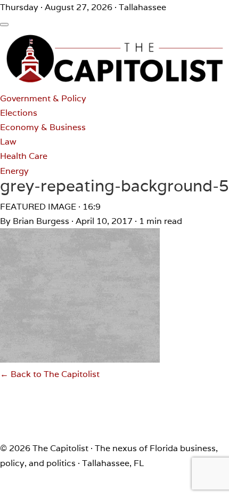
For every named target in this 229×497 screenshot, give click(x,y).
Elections (18, 112)
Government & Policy (43, 98)
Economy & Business (43, 127)
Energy (14, 171)
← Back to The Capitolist (50, 374)
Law (8, 141)
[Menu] (4, 24)
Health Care (23, 156)
